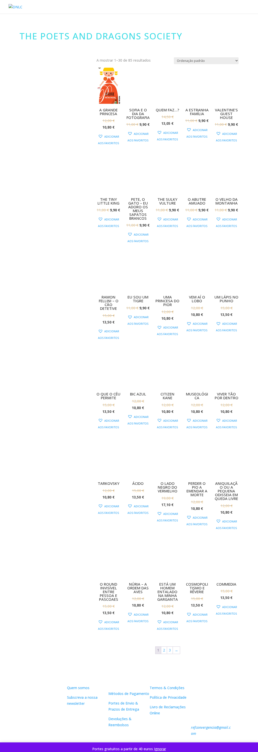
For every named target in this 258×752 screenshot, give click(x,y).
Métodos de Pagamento (128, 693)
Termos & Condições (167, 687)
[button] (108, 139)
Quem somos (78, 687)
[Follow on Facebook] (41, 719)
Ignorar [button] (160, 748)
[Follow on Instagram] (51, 719)
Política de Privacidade (168, 697)
